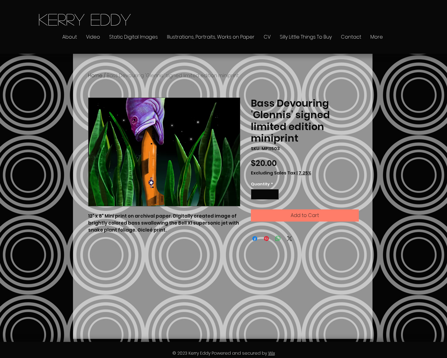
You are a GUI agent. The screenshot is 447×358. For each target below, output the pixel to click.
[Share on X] (289, 238)
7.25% (305, 173)
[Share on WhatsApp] (278, 238)
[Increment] (274, 194)
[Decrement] (255, 194)
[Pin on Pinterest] (266, 238)
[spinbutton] (265, 194)
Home (95, 75)
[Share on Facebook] (254, 238)
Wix (271, 353)
